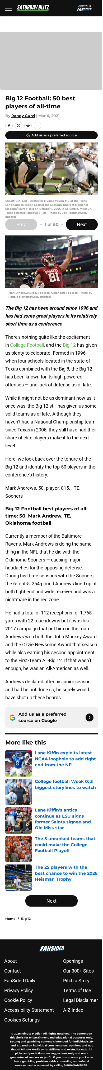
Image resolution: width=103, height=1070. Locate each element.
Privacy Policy (18, 990)
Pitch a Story (76, 980)
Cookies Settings (22, 1020)
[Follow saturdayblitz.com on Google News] (89, 717)
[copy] (37, 125)
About (10, 961)
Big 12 (69, 345)
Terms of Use (77, 990)
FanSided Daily (19, 980)
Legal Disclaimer (80, 1000)
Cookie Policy (18, 1000)
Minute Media (30, 1033)
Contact (12, 971)
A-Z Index (73, 1010)
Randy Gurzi (23, 115)
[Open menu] (8, 8)
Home (10, 919)
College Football (27, 345)
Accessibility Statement (29, 1010)
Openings (73, 961)
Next (82, 224)
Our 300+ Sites (78, 971)
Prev (21, 224)
